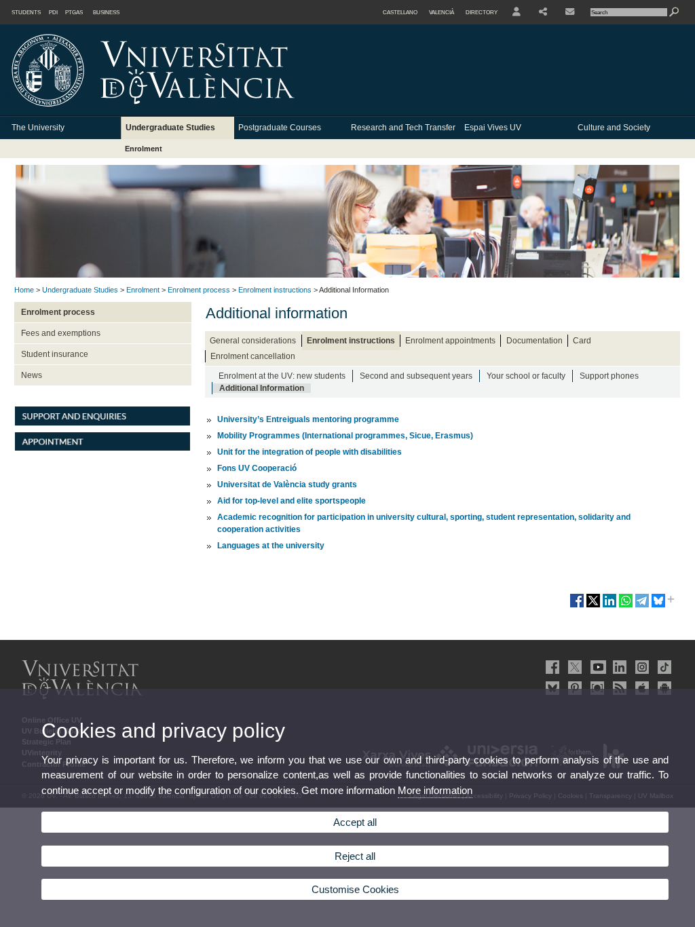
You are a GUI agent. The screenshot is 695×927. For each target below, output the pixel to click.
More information (435, 790)
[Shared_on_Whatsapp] (626, 606)
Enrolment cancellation (252, 356)
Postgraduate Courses (279, 127)
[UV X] (573, 667)
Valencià (441, 12)
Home (24, 290)
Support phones (609, 376)
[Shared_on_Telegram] (642, 606)
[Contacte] (570, 12)
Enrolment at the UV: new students (282, 376)
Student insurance (54, 354)
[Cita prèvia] (102, 448)
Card (582, 340)
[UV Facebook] (551, 667)
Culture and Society (614, 127)
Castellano (400, 12)
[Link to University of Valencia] (268, 111)
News (31, 375)
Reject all (355, 856)
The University (38, 127)
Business (106, 12)
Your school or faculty (526, 376)
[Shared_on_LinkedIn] (609, 606)
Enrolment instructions (275, 290)
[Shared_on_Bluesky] (658, 606)
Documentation (534, 340)
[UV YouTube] (596, 667)
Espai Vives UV (492, 127)
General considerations (253, 340)
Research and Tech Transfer (403, 127)
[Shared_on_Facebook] (577, 606)
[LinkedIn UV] (618, 667)
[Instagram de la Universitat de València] (641, 667)
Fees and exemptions (60, 333)
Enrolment (143, 149)
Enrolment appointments (450, 340)
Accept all (355, 822)
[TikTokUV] (663, 667)
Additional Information (261, 388)
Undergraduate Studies (170, 127)
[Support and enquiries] (102, 423)
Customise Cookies (355, 889)
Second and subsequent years (416, 376)
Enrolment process (199, 290)
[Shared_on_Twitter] (593, 606)
